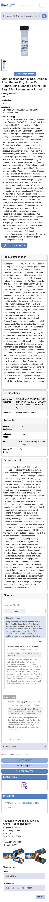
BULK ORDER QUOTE (24, 780)
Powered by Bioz (6, 251)
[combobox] (21, 16)
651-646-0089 (10, 816)
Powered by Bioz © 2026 (13, 748)
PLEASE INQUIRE (24, 774)
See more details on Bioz (38, 748)
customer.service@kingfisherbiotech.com (21, 811)
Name (6, 880)
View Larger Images (25, 74)
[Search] (44, 16)
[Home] (19, 5)
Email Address (9, 892)
